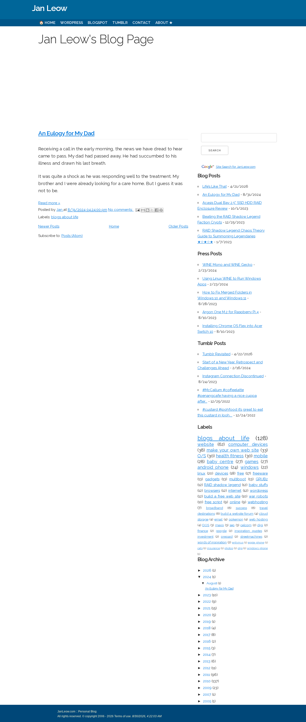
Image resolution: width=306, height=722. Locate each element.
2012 (207, 668)
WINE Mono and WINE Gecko (227, 265)
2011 (207, 675)
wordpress (259, 490)
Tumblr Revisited (216, 354)
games (251, 461)
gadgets (212, 479)
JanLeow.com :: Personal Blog (77, 711)
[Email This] (143, 210)
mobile (261, 455)
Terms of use (122, 716)
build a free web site (222, 496)
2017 (207, 635)
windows (249, 467)
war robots (258, 496)
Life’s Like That (214, 186)
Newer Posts (48, 226)
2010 (207, 681)
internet (234, 490)
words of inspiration (212, 542)
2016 (207, 641)
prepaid (227, 536)
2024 (207, 577)
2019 (207, 621)
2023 (207, 595)
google (221, 531)
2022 (207, 601)
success (241, 508)
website (205, 444)
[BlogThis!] (147, 210)
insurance (213, 548)
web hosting (258, 519)
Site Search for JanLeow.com (236, 167)
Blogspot (98, 23)
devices (221, 473)
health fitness (230, 455)
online (235, 502)
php (240, 548)
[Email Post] (137, 210)
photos (228, 548)
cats (200, 548)
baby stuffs (258, 485)
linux (201, 473)
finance (202, 531)
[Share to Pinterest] (161, 210)
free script (213, 502)
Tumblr (120, 23)
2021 (207, 608)
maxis (219, 525)
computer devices (248, 444)
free (240, 473)
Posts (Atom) (72, 236)
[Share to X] (152, 210)
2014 (207, 654)
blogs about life (64, 217)
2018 (207, 628)
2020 (207, 615)
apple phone (256, 542)
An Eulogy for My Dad (66, 133)
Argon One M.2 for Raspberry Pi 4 (230, 312)
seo (232, 525)
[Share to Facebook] (156, 210)
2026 (207, 570)
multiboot (237, 479)
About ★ (163, 23)
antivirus (237, 542)
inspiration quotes (248, 531)
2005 (207, 701)
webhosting (258, 502)
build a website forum (237, 513)
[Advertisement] (153, 84)
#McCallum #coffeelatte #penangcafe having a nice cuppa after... (227, 396)
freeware (260, 473)
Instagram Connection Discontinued (233, 376)
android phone (213, 467)
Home (114, 226)
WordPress (71, 23)
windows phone (257, 548)
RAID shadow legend (222, 485)
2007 (207, 694)
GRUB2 (262, 479)
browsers (212, 490)
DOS (205, 525)
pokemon (236, 519)
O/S (201, 455)
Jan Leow (49, 8)
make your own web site (233, 450)
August (212, 583)
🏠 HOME (47, 23)
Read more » (49, 203)
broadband (214, 508)
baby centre (220, 461)
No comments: (121, 210)
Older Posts (178, 226)
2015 (207, 648)
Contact (141, 23)
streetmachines (251, 536)
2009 (208, 688)
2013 (207, 661)
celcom (245, 525)
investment (205, 536)
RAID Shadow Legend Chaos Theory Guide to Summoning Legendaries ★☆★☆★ (231, 236)
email (218, 519)
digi (260, 525)
